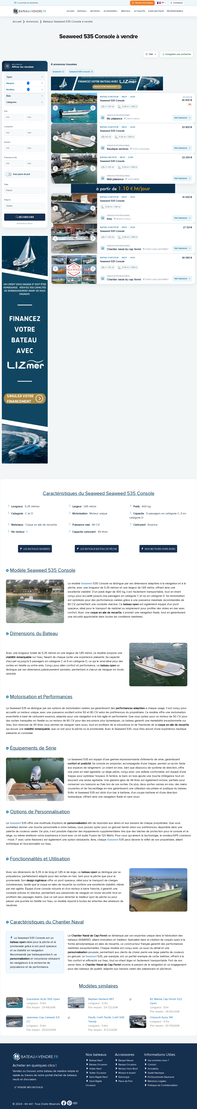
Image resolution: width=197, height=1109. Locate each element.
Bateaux (81, 11)
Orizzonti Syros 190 (161, 1017)
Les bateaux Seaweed (36, 549)
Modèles (17, 89)
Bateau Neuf (96, 1060)
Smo (109, 219)
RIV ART (28, 1104)
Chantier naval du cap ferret (124, 249)
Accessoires (110, 11)
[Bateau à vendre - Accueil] (29, 11)
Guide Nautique (156, 11)
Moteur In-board (127, 1072)
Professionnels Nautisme (161, 1077)
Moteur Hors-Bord (128, 1068)
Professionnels (175, 11)
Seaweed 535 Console (112, 100)
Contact (152, 1064)
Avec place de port (21, 174)
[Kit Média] (75, 1104)
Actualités (139, 11)
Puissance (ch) (10, 157)
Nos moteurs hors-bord (160, 549)
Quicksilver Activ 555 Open (43, 999)
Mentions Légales (157, 1081)
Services (125, 11)
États (8, 96)
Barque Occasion (127, 1064)
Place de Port (126, 1081)
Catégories (11, 102)
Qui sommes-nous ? (158, 1060)
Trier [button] (151, 54)
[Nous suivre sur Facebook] (63, 1104)
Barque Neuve (126, 1060)
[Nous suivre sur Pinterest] (69, 1104)
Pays (6, 184)
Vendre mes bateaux (30, 1087)
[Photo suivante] (93, 108)
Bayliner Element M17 (101, 999)
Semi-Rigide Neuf (98, 1077)
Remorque (124, 1077)
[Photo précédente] (55, 108)
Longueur (8, 126)
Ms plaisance (114, 118)
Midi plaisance (115, 179)
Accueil (70, 11)
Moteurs (94, 11)
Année (7, 142)
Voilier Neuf (95, 1068)
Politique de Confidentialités (163, 1085)
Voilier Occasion (97, 1072)
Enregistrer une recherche (178, 54)
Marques (17, 83)
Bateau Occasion (98, 1064)
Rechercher (26, 217)
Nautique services (117, 149)
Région (7, 200)
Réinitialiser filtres (25, 223)
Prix (5, 111)
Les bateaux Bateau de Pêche (98, 549)
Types (9, 77)
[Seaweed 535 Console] (74, 108)
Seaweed (86, 583)
